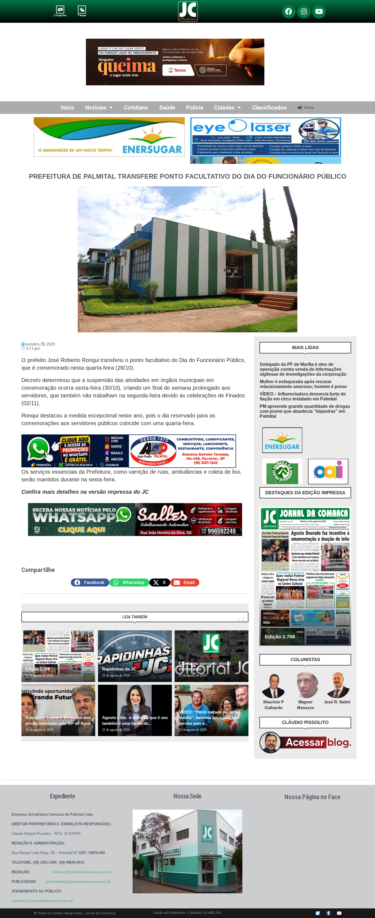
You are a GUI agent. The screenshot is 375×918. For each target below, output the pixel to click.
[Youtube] (319, 11)
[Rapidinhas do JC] (135, 656)
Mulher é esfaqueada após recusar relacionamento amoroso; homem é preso (303, 384)
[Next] (243, 619)
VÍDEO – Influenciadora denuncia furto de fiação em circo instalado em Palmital (303, 396)
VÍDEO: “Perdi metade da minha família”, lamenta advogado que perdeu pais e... (209, 718)
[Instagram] (304, 11)
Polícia (194, 107)
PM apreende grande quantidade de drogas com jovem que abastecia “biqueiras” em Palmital (305, 411)
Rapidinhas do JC (119, 669)
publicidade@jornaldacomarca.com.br (78, 882)
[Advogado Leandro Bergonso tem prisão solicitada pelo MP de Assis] (58, 710)
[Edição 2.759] (58, 656)
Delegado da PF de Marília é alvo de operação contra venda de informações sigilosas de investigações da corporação (303, 369)
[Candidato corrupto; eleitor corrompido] (211, 656)
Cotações (60, 15)
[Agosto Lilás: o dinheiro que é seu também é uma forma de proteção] (135, 710)
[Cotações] (60, 9)
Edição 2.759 (38, 669)
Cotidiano (136, 107)
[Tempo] (82, 9)
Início (67, 107)
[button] (90, 582)
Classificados (269, 107)
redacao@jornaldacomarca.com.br (81, 872)
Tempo (81, 15)
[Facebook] (289, 11)
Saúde (167, 107)
